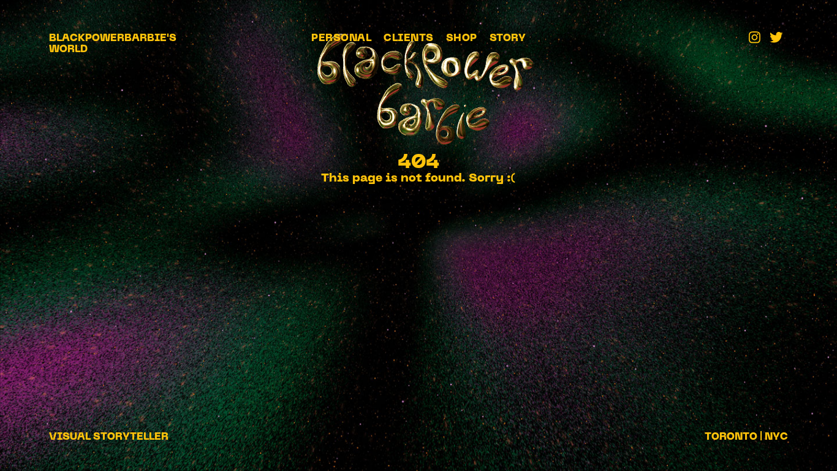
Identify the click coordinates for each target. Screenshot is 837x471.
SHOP (461, 39)
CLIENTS (409, 39)
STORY (508, 39)
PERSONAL (341, 39)
